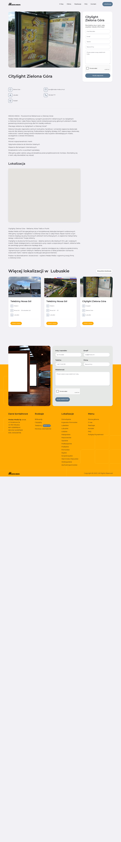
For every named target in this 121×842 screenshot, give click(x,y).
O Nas (61, 4)
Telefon (58, 360)
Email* (86, 350)
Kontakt (93, 4)
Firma (86, 360)
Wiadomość (59, 370)
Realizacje (77, 4)
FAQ (85, 4)
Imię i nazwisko (61, 350)
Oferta (69, 4)
